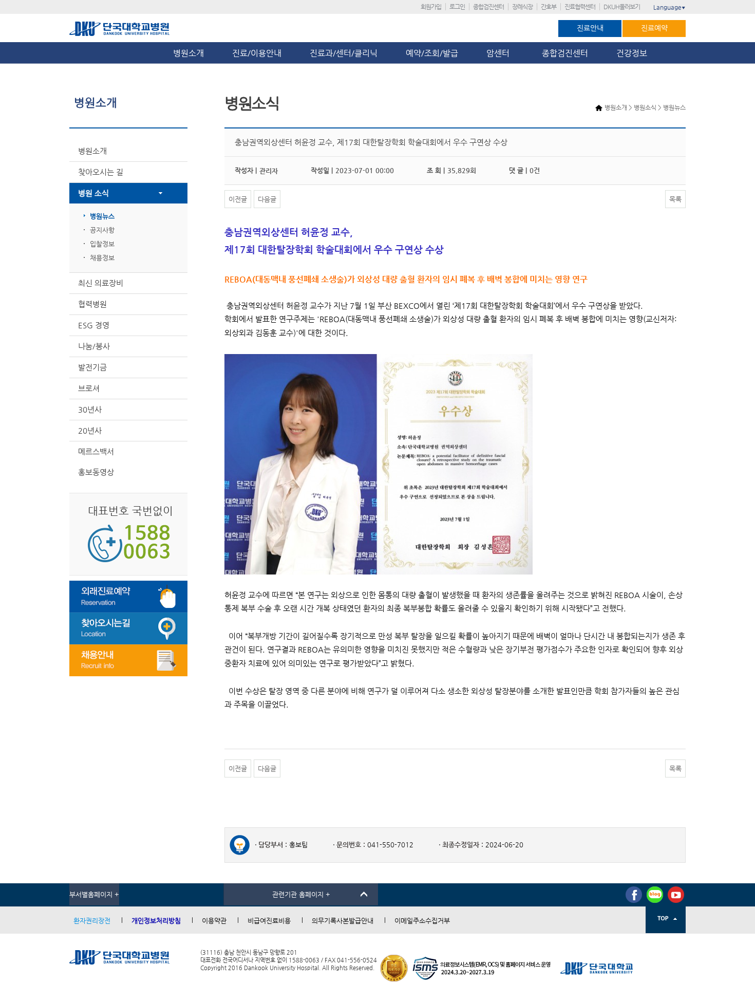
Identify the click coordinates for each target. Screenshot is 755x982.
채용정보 (102, 258)
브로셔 (89, 388)
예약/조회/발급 (432, 53)
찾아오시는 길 (100, 172)
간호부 (548, 6)
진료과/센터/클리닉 (344, 53)
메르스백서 (96, 451)
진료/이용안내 (256, 53)
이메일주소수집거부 (422, 920)
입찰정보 (102, 244)
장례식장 (522, 6)
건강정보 (631, 53)
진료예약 (654, 28)
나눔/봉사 (94, 346)
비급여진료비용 (269, 920)
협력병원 (92, 304)
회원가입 (431, 6)
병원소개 (188, 53)
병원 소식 (93, 193)
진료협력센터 (579, 6)
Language (669, 7)
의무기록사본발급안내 (342, 920)
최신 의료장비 (100, 283)
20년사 (90, 430)
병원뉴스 (102, 216)
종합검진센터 (488, 6)
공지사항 (102, 230)
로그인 (457, 6)
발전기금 (92, 367)
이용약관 (214, 920)
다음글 (267, 199)
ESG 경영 (93, 325)
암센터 (500, 53)
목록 (675, 199)
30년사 (90, 409)
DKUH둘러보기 (621, 6)
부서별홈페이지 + (94, 894)
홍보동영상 (96, 472)
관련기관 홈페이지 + (301, 894)
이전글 (238, 199)
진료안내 (590, 28)
